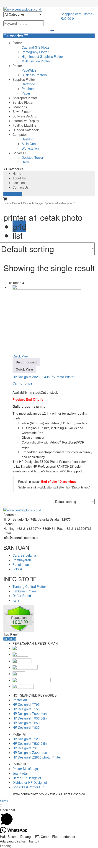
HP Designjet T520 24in (30, 743)
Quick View (20, 356)
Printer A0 (20, 699)
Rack (25, 162)
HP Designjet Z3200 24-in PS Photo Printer (44, 376)
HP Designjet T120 (26, 738)
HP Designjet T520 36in (30, 713)
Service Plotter (23, 102)
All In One (29, 143)
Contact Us (20, 187)
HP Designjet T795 (26, 704)
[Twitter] (7, 638)
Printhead (29, 88)
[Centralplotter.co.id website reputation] (18, 607)
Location (19, 182)
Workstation (30, 148)
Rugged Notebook (26, 130)
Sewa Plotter (22, 111)
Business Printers (34, 75)
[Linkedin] (9, 638)
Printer (17, 65)
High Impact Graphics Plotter (42, 56)
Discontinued (26, 362)
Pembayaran (22, 560)
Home (17, 173)
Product (17, 203)
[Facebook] (4, 638)
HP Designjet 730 (25, 748)
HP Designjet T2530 (27, 722)
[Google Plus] (12, 638)
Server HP (20, 153)
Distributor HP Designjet (30, 782)
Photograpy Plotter (35, 52)
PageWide (29, 70)
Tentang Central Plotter (29, 586)
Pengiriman (21, 564)
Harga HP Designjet (27, 777)
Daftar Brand (22, 595)
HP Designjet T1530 (27, 709)
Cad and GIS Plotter (36, 47)
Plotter (17, 42)
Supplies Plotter (24, 79)
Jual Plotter (21, 773)
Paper (26, 93)
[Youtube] (14, 638)
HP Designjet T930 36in (30, 718)
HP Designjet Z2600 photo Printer (37, 757)
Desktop (28, 139)
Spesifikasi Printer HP (28, 787)
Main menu (11, 194)
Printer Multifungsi (26, 768)
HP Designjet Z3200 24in (31, 752)
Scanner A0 (21, 107)
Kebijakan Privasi (25, 591)
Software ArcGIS (24, 116)
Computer (20, 134)
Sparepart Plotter (25, 97)
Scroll (4, 800)
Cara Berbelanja (24, 555)
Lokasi (17, 569)
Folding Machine (24, 125)
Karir (16, 600)
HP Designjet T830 (26, 727)
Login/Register (23, 2)
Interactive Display (26, 120)
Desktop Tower (32, 157)
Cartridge (28, 84)
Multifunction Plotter (36, 61)
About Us (19, 178)
